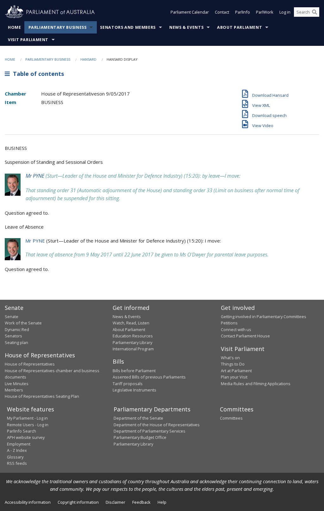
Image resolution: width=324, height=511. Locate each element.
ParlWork (264, 12)
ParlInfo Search (21, 431)
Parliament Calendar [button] (190, 12)
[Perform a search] (314, 12)
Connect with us (236, 329)
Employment (18, 444)
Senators (13, 336)
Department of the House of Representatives (157, 425)
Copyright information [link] (78, 502)
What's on (230, 357)
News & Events (186, 27)
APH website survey (26, 437)
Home (14, 27)
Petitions (229, 323)
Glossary (15, 457)
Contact (222, 12)
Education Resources (133, 336)
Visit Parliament (28, 39)
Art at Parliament (236, 370)
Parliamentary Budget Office (140, 437)
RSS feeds (17, 463)
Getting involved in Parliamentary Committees (263, 316)
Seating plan (16, 342)
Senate (11, 316)
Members (14, 390)
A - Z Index (17, 450)
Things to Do (233, 364)
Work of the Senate (23, 323)
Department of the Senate (138, 418)
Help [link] (162, 502)
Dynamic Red (17, 329)
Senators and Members (128, 27)
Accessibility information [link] (28, 502)
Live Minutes (16, 383)
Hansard (88, 59)
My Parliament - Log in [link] (27, 418)
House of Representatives (30, 364)
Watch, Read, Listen (131, 323)
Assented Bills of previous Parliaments (149, 377)
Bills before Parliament (134, 370)
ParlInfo (242, 12)
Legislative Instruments (134, 390)
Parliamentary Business (57, 27)
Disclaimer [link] (115, 502)
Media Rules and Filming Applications (255, 383)
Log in (284, 12)
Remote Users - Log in (27, 425)
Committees (231, 418)
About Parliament (239, 27)
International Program (133, 349)
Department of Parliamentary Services (149, 431)
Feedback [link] (141, 502)
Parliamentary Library (132, 342)
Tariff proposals (128, 383)
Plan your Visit (234, 377)
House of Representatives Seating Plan (42, 396)
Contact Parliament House (245, 336)
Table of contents (37, 73)
